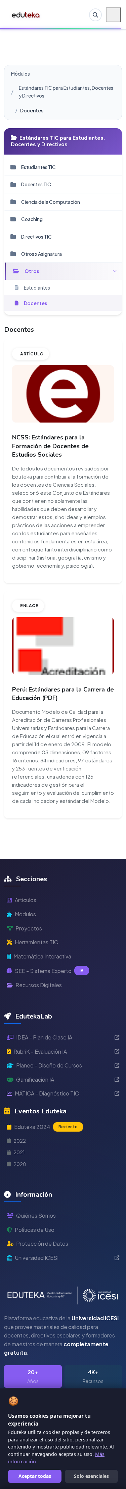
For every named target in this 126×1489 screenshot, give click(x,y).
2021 (19, 1152)
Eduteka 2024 (46, 1126)
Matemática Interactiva (42, 956)
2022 (19, 1141)
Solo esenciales (91, 1476)
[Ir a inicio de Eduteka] (26, 15)
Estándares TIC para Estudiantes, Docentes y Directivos (66, 91)
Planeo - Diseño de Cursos (49, 1065)
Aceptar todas (34, 1476)
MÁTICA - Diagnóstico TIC (47, 1093)
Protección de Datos (42, 1243)
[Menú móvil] (113, 14)
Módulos (20, 74)
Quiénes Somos (36, 1215)
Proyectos (28, 928)
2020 (19, 1164)
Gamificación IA (35, 1079)
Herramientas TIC (36, 942)
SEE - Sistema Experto (49, 970)
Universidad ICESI (36, 1257)
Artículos (25, 899)
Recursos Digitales (38, 985)
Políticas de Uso (34, 1229)
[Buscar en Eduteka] (95, 14)
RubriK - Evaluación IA (40, 1051)
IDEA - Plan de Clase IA (44, 1037)
